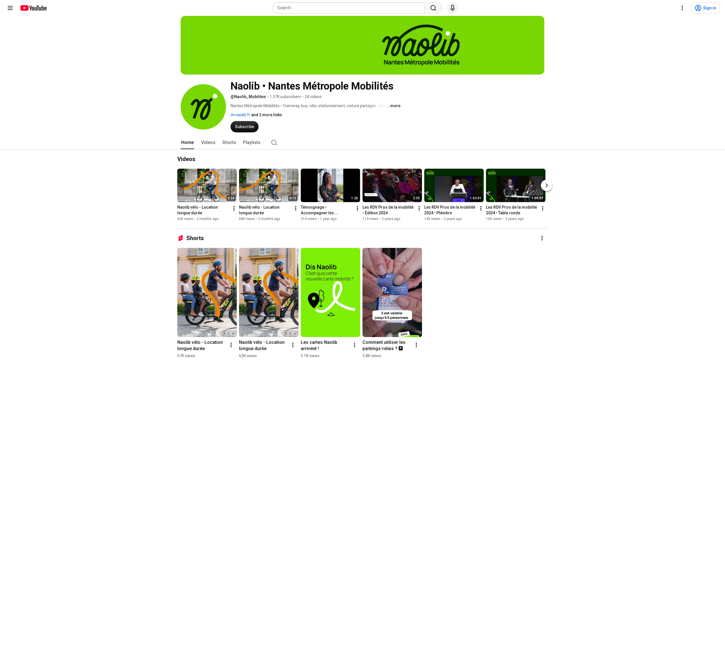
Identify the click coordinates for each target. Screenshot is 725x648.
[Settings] (682, 8)
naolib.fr (242, 115)
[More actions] (234, 208)
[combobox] (350, 8)
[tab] (187, 142)
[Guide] (10, 8)
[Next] (546, 185)
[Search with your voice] (452, 8)
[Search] (433, 8)
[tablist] (362, 142)
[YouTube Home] (33, 8)
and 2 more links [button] (266, 115)
